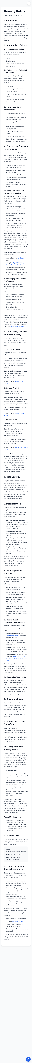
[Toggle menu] (29, 3)
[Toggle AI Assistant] (28, 1059)
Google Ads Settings (12, 635)
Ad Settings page (17, 921)
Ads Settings (21, 258)
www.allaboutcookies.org (19, 326)
